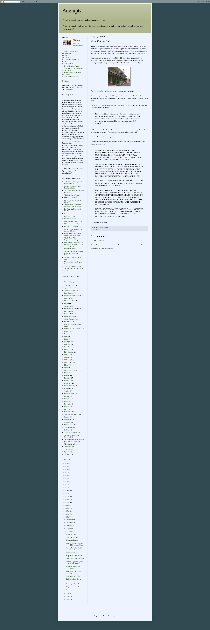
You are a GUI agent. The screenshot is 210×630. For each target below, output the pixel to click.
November (70, 523)
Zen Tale (67, 271)
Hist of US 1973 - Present (72, 329)
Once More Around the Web (75, 559)
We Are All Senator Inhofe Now (72, 258)
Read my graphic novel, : (70, 52)
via (130, 60)
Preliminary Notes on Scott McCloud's (72, 234)
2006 (66, 514)
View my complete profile (78, 44)
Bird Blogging (68, 298)
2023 (66, 463)
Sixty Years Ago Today (73, 576)
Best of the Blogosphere (71, 295)
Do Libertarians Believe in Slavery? (72, 201)
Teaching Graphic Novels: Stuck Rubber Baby (72, 248)
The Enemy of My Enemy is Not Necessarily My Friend (73, 205)
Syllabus (67, 430)
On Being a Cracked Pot (71, 226)
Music (66, 368)
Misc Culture (68, 362)
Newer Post (94, 245)
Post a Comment (99, 240)
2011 (66, 499)
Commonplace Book (70, 308)
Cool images (68, 311)
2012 (66, 496)
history (66, 334)
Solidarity (67, 422)
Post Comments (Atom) (106, 248)
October (69, 525)
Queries (66, 391)
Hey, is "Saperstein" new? (72, 66)
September (70, 529)
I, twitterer (65, 81)
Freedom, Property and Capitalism (73, 567)
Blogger (113, 616)
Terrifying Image (71, 534)
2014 (66, 490)
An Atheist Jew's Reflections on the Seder (74, 191)
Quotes (66, 396)
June (68, 597)
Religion (67, 399)
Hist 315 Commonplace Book (73, 324)
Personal (67, 381)
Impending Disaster (72, 540)
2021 (66, 469)
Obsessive (67, 373)
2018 (66, 478)
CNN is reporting (96, 130)
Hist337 (66, 331)
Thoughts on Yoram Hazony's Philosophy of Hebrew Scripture (73, 253)
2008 (66, 508)
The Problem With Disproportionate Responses (72, 239)
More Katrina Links (72, 537)
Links (97, 230)
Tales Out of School (70, 432)
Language (67, 344)
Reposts (66, 401)
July (68, 593)
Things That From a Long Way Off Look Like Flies (74, 440)
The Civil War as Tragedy (72, 195)
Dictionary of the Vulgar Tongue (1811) (73, 572)
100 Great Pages (69, 285)
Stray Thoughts (69, 427)
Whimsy (66, 454)
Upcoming (67, 452)
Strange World (68, 425)
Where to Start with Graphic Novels (73, 263)
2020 (66, 472)
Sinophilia (67, 419)
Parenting (67, 378)
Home (119, 245)
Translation (67, 447)
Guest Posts (67, 321)
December (70, 520)
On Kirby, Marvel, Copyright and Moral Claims (73, 230)
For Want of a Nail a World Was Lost (72, 210)
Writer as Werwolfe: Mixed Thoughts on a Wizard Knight (73, 267)
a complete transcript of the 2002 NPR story (111, 58)
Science (66, 417)
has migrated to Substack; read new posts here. (71, 61)
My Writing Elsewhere (71, 370)
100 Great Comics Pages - (73, 183)
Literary (66, 349)
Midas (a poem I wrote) (71, 224)
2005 (66, 517)
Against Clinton (69, 288)
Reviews (66, 406)
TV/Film (67, 449)
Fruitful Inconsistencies (71, 219)
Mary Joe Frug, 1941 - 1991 (73, 221)
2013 (66, 493)
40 (65, 213)
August (69, 531)
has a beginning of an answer (109, 105)
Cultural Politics (69, 314)
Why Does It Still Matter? (74, 556)
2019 (66, 475)
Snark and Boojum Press (71, 77)
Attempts (71, 10)
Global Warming (69, 319)
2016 (66, 484)
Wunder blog (95, 96)
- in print (65, 55)
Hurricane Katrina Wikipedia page (105, 91)
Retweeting (67, 404)
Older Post (144, 245)
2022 (66, 466)
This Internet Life (69, 444)
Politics (66, 388)
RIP (65, 409)
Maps (93, 137)
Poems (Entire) (69, 386)
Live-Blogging (68, 352)
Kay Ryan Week (69, 342)
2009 (66, 505)
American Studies (69, 290)
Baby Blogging (69, 293)
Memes (66, 357)
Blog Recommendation (73, 587)
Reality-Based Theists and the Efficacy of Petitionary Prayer (73, 243)
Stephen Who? (68, 64)
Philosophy (67, 383)
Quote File (71, 95)
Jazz (65, 339)
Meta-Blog (67, 360)
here (143, 141)
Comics (66, 303)
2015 (66, 487)
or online (66, 57)
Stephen (77, 40)
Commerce (67, 306)
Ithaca (66, 336)
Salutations (67, 412)
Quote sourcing (69, 393)
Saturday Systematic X (71, 414)
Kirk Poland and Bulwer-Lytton (74, 580)
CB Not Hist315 (69, 301)
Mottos (66, 365)
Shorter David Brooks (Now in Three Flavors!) (75, 549)
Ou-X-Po (67, 375)
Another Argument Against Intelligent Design (72, 187)
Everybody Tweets (70, 316)
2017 (66, 481)
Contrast (68, 590)
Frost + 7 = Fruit (69, 216)
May (68, 599)
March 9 (66, 355)
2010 (66, 502)
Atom (76, 276)
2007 (66, 511)
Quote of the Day (71, 553)
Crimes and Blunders (70, 197)
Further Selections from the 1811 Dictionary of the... (74, 544)
